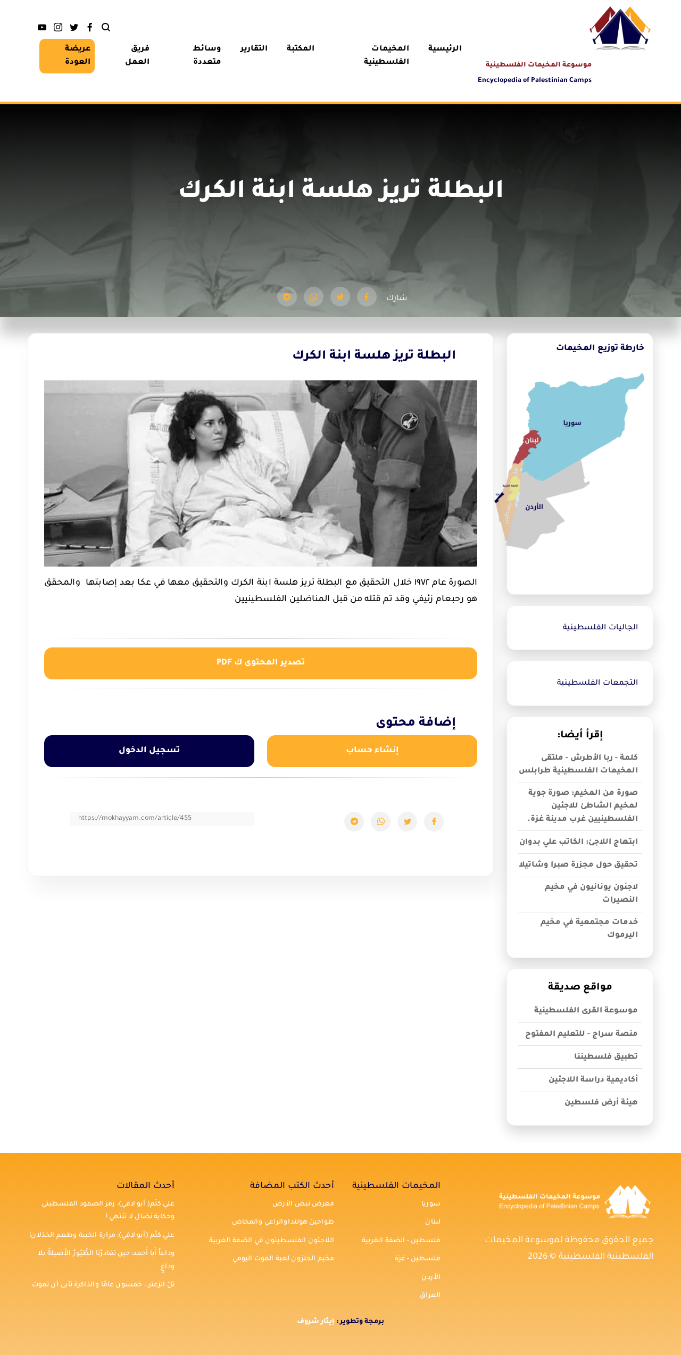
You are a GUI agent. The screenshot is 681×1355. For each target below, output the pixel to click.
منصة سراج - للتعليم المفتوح (581, 1034)
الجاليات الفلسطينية (600, 628)
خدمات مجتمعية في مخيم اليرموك (589, 930)
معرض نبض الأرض (303, 1204)
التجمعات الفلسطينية (597, 683)
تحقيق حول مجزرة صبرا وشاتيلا (578, 865)
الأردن (431, 1278)
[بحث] (106, 30)
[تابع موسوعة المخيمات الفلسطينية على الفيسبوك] (90, 30)
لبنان (433, 1222)
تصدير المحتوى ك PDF (261, 663)
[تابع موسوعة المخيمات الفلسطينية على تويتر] (74, 30)
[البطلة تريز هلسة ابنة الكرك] (367, 296)
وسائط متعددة (207, 56)
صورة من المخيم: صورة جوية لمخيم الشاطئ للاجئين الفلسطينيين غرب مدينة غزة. (582, 806)
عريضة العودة (77, 56)
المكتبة (300, 49)
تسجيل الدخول (149, 750)
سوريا (431, 1204)
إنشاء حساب (372, 750)
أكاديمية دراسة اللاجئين (593, 1080)
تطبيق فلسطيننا (606, 1057)
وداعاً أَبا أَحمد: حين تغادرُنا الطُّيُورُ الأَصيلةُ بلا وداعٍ (106, 1260)
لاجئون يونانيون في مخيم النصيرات (591, 894)
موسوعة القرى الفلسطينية (586, 1011)
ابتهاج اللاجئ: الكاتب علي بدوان (578, 842)
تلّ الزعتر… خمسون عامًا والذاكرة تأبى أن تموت (103, 1285)
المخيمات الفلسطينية (386, 56)
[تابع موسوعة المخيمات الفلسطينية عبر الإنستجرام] (58, 30)
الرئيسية (445, 49)
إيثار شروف (316, 1322)
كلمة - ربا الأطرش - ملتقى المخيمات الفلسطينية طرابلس (578, 765)
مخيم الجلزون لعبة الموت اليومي (283, 1259)
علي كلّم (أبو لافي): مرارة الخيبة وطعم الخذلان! (102, 1236)
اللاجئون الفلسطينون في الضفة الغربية (271, 1241)
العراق (430, 1296)
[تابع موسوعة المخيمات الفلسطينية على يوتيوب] (42, 30)
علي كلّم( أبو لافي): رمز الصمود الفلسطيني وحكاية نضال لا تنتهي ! (108, 1211)
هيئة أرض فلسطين (601, 1103)
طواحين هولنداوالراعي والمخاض (283, 1222)
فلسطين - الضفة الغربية (401, 1241)
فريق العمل (137, 56)
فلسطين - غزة (418, 1259)
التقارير (254, 49)
